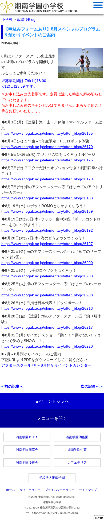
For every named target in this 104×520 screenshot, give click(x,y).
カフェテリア (77, 462)
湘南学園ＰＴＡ (27, 437)
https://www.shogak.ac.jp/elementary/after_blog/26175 (47, 160)
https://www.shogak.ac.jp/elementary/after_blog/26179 (47, 179)
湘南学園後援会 (27, 462)
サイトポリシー (30, 489)
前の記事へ (14, 386)
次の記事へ (90, 386)
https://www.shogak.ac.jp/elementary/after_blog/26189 (47, 211)
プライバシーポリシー (59, 489)
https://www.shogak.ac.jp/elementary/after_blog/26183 (47, 198)
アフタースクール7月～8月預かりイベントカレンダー (46, 365)
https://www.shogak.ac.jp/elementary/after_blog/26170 (47, 147)
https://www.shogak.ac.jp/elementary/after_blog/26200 (47, 263)
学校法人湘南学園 (52, 478)
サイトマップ (88, 489)
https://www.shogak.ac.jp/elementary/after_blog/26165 (47, 133)
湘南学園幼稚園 (77, 437)
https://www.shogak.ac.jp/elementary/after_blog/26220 (47, 346)
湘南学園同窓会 (27, 450)
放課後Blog (26, 19)
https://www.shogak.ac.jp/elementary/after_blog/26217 (47, 327)
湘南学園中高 (77, 450)
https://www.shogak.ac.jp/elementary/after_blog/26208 (47, 295)
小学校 (7, 19)
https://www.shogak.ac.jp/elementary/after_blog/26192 (47, 230)
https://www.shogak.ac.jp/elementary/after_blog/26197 (47, 244)
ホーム (10, 489)
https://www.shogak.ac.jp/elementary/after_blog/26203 (47, 276)
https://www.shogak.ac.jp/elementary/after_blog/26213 (47, 308)
